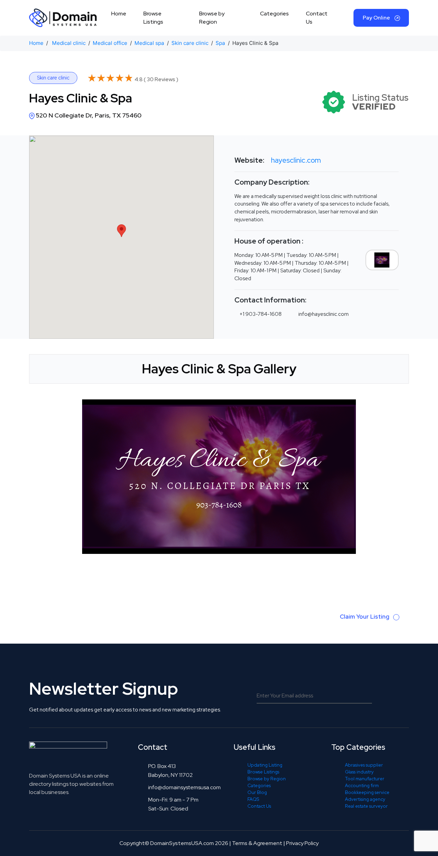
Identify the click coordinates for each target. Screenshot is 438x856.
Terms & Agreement (257, 843)
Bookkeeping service (367, 792)
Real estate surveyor (366, 806)
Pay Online (377, 17)
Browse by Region (211, 17)
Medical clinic (69, 43)
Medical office (110, 43)
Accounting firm (362, 785)
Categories (274, 13)
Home (118, 13)
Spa (220, 43)
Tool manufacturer (364, 779)
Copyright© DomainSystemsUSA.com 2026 (173, 843)
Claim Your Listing (365, 616)
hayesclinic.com (296, 160)
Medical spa (149, 43)
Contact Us (316, 17)
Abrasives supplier (364, 765)
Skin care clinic (189, 43)
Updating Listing (264, 765)
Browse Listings (153, 17)
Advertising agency (365, 799)
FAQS (253, 799)
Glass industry (359, 772)
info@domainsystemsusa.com (184, 787)
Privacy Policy (302, 843)
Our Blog (257, 792)
